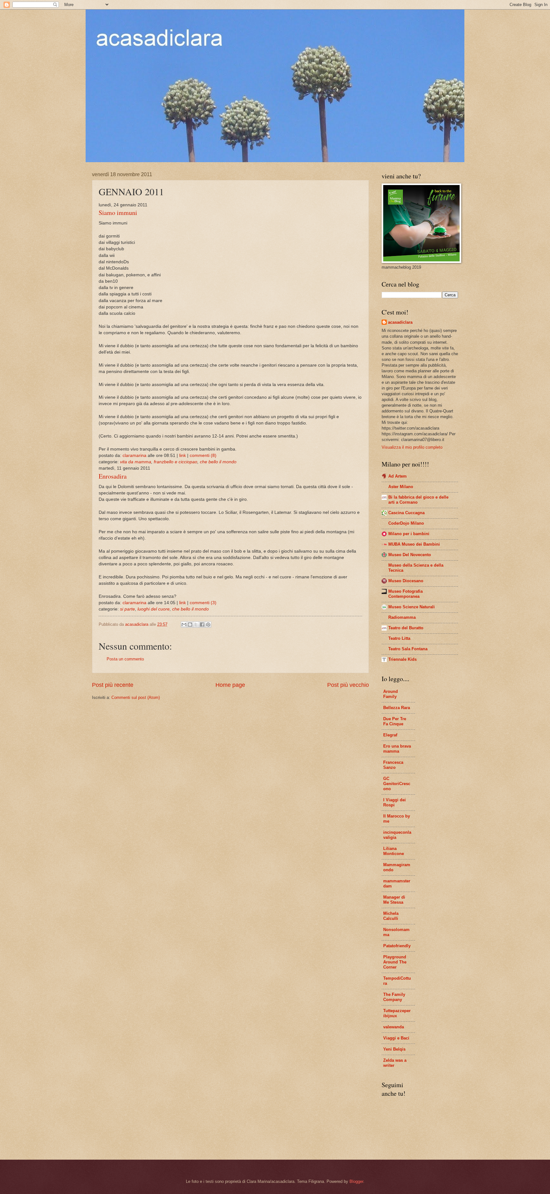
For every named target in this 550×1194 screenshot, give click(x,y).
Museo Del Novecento (409, 554)
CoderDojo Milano (406, 523)
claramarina (134, 455)
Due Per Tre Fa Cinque (394, 721)
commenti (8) (203, 455)
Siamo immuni (118, 212)
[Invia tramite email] (184, 624)
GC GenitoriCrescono (396, 783)
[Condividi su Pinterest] (208, 624)
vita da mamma (135, 461)
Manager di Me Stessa (394, 900)
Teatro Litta (399, 638)
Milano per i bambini (408, 533)
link (182, 455)
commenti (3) (203, 602)
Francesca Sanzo (393, 765)
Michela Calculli (390, 916)
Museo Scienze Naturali (411, 606)
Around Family (390, 694)
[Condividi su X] (196, 624)
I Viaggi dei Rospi (394, 802)
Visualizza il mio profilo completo (412, 447)
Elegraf (390, 735)
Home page (230, 685)
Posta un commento (125, 659)
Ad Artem (397, 476)
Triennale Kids (402, 659)
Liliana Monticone (393, 851)
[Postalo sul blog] (190, 624)
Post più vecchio (348, 685)
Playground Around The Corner (394, 962)
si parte (127, 609)
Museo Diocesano (405, 580)
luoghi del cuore (154, 609)
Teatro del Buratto (405, 627)
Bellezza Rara (396, 707)
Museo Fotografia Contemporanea (405, 594)
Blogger (356, 1181)
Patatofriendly (397, 945)
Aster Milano (400, 486)
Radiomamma (402, 617)
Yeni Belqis (394, 1049)
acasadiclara (400, 322)
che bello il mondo (218, 461)
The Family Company (394, 997)
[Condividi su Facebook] (202, 624)
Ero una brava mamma (397, 749)
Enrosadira (113, 476)
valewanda (393, 1027)
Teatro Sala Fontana (407, 648)
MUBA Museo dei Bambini (414, 544)
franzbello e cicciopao (175, 461)
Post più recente (112, 685)
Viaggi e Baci (396, 1038)
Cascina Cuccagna (406, 512)
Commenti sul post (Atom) (135, 697)
